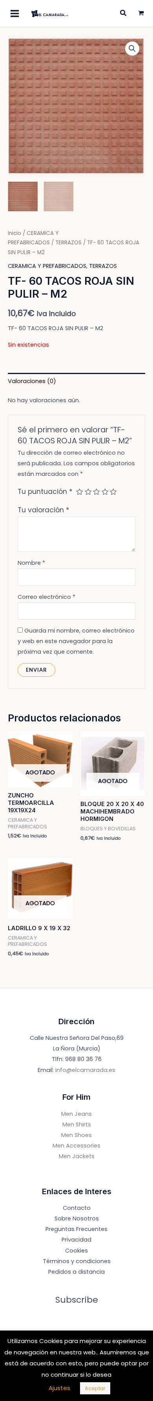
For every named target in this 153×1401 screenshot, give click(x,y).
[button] (132, 49)
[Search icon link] (123, 14)
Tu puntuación (45, 491)
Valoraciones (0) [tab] (32, 381)
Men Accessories (76, 1146)
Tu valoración (43, 510)
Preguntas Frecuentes (76, 1229)
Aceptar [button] (95, 1388)
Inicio (14, 233)
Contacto (77, 1208)
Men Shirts (76, 1124)
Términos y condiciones (77, 1261)
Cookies (76, 1251)
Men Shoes (76, 1135)
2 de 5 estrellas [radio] (88, 491)
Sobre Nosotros (77, 1218)
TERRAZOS (68, 242)
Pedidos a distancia (76, 1272)
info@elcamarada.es (85, 1070)
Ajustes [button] (59, 1388)
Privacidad (76, 1240)
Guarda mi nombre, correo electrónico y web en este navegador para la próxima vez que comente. (76, 641)
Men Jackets (77, 1156)
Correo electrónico (46, 597)
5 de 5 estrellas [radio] (113, 491)
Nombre (31, 563)
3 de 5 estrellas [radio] (96, 491)
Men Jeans (76, 1114)
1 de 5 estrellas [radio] (79, 491)
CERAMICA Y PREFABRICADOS (47, 266)
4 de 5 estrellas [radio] (105, 491)
